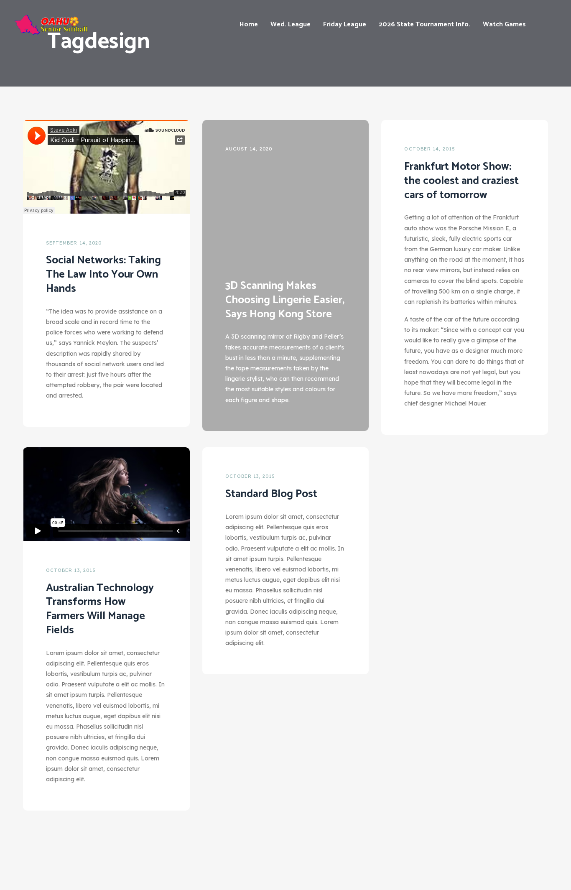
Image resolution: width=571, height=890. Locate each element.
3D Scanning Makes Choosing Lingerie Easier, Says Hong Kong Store (284, 300)
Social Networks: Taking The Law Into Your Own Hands (103, 274)
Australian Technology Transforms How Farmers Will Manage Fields (100, 609)
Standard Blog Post (271, 494)
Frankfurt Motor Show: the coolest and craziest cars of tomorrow (461, 181)
